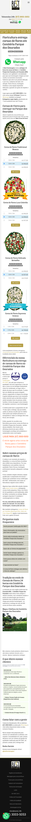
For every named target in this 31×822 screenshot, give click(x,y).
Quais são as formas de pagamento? (14, 549)
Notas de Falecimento (15, 804)
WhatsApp (24, 725)
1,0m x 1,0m (11, 160)
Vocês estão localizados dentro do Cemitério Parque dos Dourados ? (13, 537)
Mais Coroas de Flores (15, 345)
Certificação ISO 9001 (6, 381)
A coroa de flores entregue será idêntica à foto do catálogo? (15, 570)
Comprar (16, 172)
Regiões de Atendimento (15, 773)
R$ (25, 160)
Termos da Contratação (15, 787)
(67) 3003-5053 (22, 17)
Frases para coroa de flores (15, 780)
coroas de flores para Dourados (11, 352)
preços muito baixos (12, 488)
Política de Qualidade (15, 800)
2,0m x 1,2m (11, 333)
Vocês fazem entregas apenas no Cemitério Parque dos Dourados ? (13, 554)
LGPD (15, 790)
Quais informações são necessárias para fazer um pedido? (14, 531)
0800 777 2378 (16, 19)
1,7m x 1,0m (11, 330)
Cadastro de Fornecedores (15, 783)
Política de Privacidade (15, 797)
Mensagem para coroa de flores (15, 776)
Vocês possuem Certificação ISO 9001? (15, 526)
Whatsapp (6, 97)
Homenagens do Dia (15, 807)
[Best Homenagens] (15, 7)
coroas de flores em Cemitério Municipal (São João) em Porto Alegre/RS (15, 511)
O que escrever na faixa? (10, 565)
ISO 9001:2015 (15, 793)
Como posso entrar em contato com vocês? (14, 560)
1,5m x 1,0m (11, 167)
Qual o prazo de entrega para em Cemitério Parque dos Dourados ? (13, 544)
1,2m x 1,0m (11, 163)
